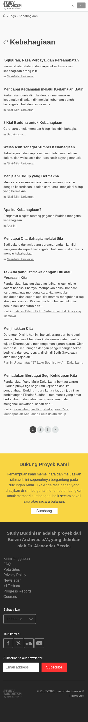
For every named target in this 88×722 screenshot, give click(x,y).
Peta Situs (11, 569)
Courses (10, 597)
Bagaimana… (16, 134)
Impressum (77, 695)
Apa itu (11, 226)
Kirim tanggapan (16, 558)
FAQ (7, 564)
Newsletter (12, 580)
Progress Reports (17, 591)
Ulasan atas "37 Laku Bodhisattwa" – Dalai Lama (48, 362)
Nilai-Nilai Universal (20, 76)
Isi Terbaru (11, 586)
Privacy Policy (14, 575)
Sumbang (44, 511)
